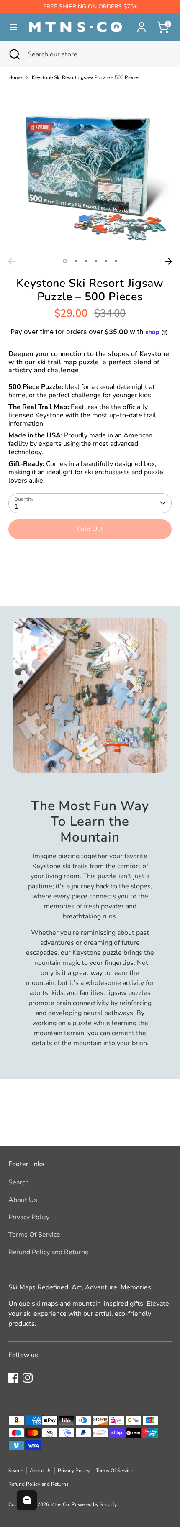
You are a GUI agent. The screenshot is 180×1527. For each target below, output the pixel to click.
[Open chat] (27, 1500)
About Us (22, 1200)
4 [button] (96, 261)
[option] (90, 172)
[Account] (141, 23)
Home (15, 77)
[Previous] (11, 261)
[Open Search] (13, 54)
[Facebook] (13, 1378)
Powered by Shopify (94, 1504)
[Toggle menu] (10, 27)
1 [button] (65, 261)
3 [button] (86, 261)
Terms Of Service (34, 1234)
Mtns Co (59, 1504)
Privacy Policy (28, 1217)
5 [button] (106, 261)
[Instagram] (28, 1378)
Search (18, 1182)
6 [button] (116, 261)
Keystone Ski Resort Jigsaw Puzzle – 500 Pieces (85, 77)
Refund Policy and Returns (48, 1252)
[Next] (168, 261)
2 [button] (76, 261)
